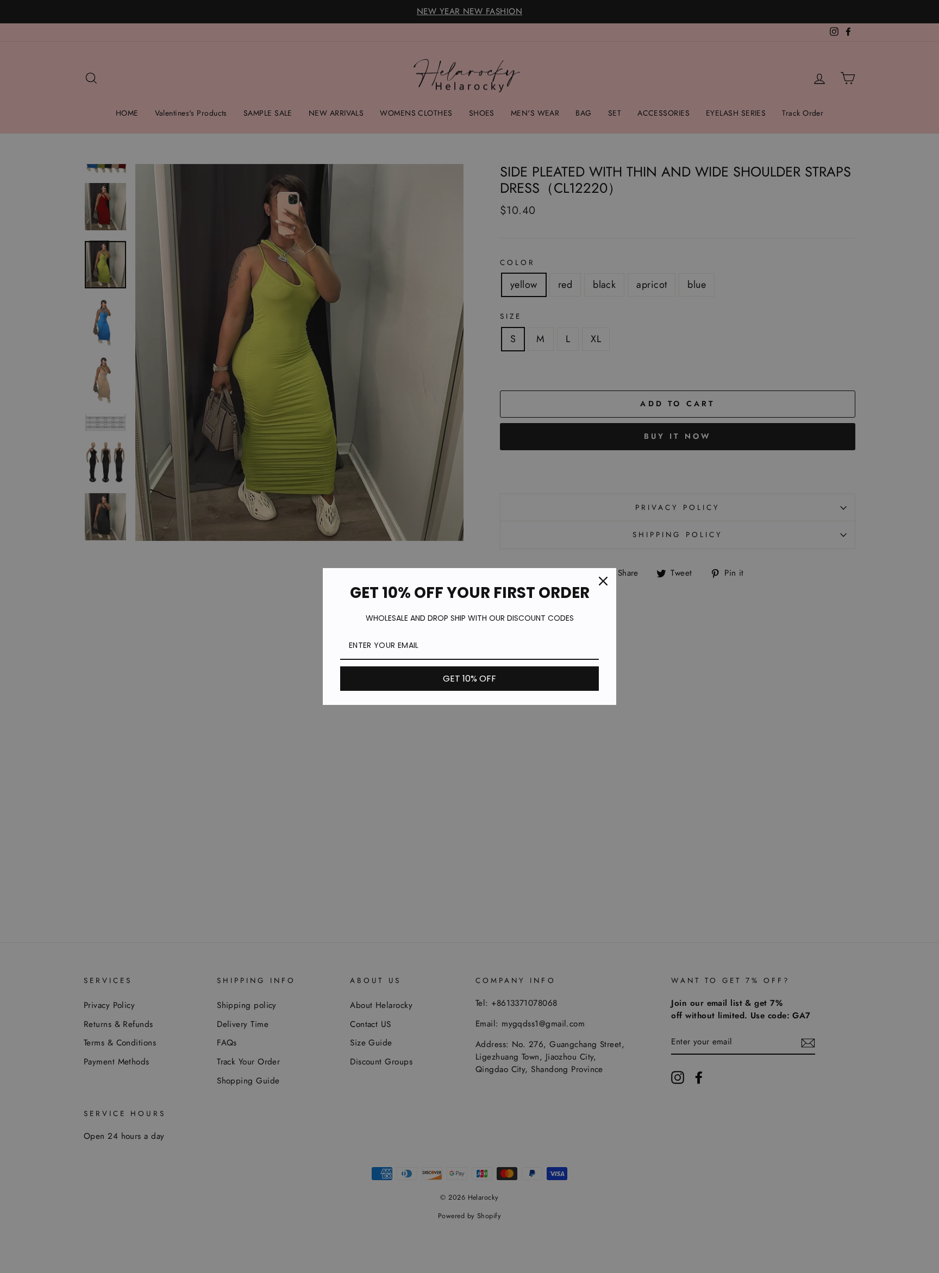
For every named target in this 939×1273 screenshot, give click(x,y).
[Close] (603, 581)
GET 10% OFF (469, 678)
